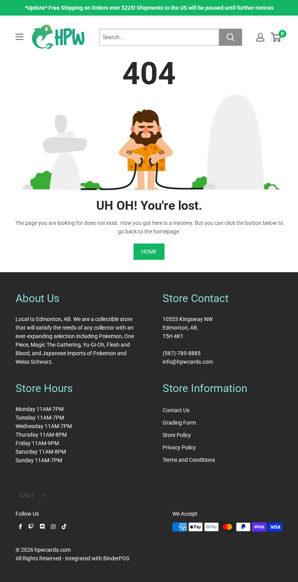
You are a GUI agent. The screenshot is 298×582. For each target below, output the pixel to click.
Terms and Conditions (189, 460)
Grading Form (179, 423)
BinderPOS (116, 558)
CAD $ (26, 495)
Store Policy (177, 435)
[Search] (230, 37)
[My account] (260, 37)
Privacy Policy (179, 447)
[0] (276, 37)
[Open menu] (19, 37)
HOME (149, 252)
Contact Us (176, 410)
